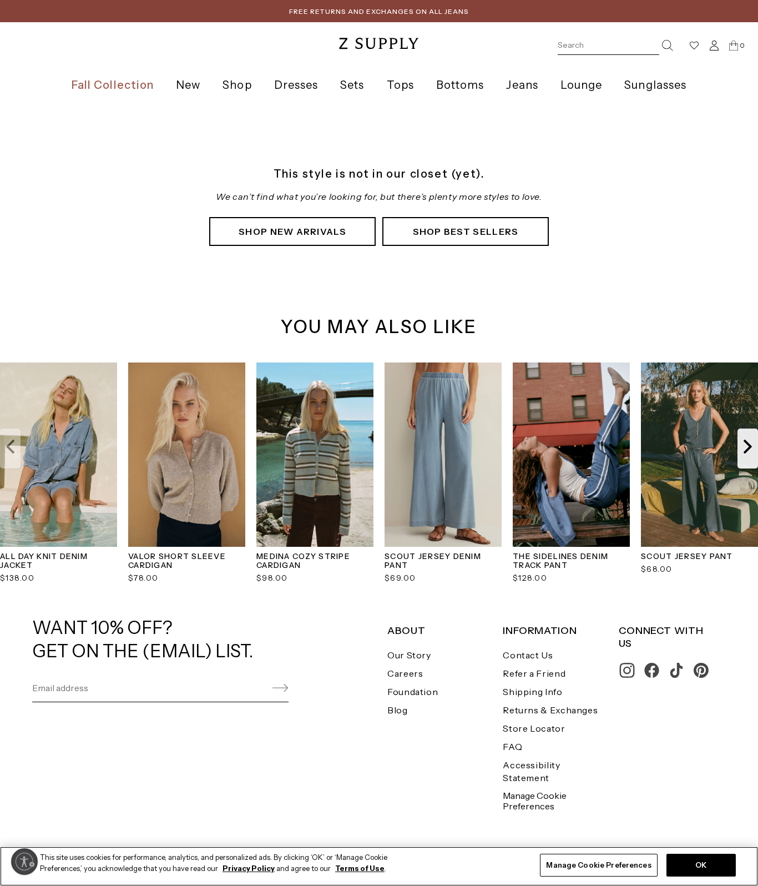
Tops (400, 85)
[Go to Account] (714, 45)
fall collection (113, 85)
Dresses (296, 85)
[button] (10, 449)
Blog (397, 710)
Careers (405, 673)
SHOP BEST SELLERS (466, 231)
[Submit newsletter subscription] (254, 688)
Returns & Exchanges (550, 710)
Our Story (409, 655)
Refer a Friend (534, 673)
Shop (237, 85)
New (188, 85)
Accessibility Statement (531, 771)
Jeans (522, 85)
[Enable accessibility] (24, 861)
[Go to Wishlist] (694, 45)
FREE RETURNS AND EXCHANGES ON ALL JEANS (379, 11)
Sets (352, 85)
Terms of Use (360, 868)
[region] (379, 866)
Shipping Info (532, 691)
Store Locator (534, 728)
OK (700, 864)
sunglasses (655, 85)
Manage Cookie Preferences (535, 801)
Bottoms (460, 85)
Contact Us (528, 655)
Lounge (581, 85)
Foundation (412, 691)
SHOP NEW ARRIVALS (292, 231)
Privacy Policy (249, 868)
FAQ (512, 746)
